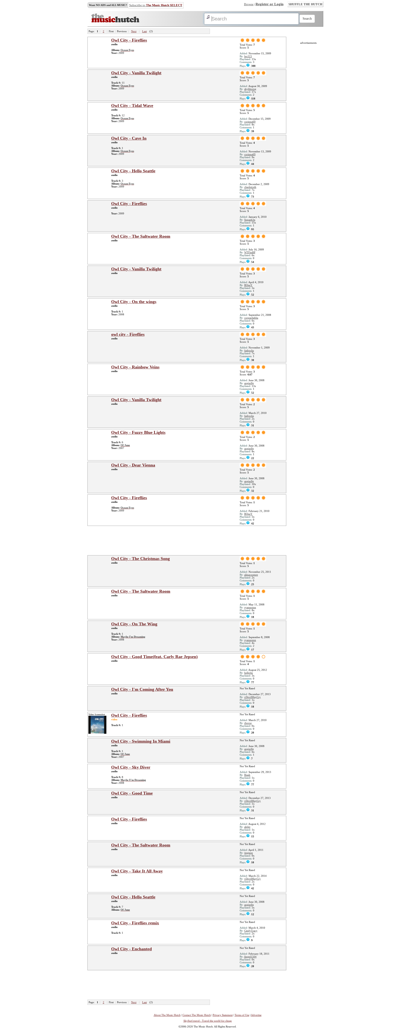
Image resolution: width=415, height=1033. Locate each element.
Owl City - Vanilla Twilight (136, 72)
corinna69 (250, 121)
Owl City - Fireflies (129, 40)
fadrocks (249, 350)
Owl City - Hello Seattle (133, 170)
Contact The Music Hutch (197, 1015)
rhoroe (248, 723)
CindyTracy (250, 930)
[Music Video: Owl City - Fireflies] (97, 732)
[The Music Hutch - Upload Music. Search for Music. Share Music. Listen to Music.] (115, 21)
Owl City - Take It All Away (137, 871)
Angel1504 (250, 956)
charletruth (250, 187)
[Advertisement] (188, 540)
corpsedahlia (251, 317)
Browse (249, 4)
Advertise (256, 1015)
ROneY (248, 285)
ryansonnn (250, 607)
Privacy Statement (223, 1015)
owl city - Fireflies (128, 334)
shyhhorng (250, 88)
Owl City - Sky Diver (130, 767)
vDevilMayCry (252, 697)
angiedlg (249, 383)
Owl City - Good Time (132, 793)
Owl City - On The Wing (134, 624)
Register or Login (269, 4)
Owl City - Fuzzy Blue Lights (138, 432)
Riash (247, 774)
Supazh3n (249, 219)
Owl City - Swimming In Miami (140, 741)
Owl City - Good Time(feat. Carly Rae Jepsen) (154, 656)
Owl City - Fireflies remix (135, 923)
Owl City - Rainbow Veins (135, 367)
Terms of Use (242, 1015)
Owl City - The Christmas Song (140, 558)
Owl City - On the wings (133, 301)
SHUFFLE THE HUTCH (305, 4)
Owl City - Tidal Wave (132, 105)
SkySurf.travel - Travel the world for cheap (207, 1020)
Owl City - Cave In (128, 138)
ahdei (247, 826)
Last (144, 31)
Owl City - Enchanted (131, 948)
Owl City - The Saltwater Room (140, 236)
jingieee (248, 852)
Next (133, 31)
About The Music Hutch (167, 1015)
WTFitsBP (249, 252)
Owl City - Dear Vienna (133, 465)
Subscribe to (155, 5)
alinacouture (251, 574)
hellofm (248, 672)
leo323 (248, 56)
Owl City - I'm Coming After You (142, 689)
